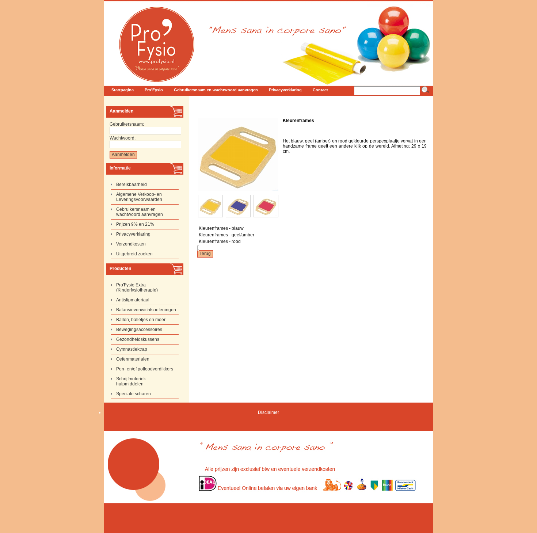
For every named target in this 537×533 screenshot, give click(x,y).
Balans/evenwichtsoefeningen (146, 309)
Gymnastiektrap (131, 349)
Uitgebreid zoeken (134, 253)
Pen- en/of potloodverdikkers (144, 369)
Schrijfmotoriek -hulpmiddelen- (132, 381)
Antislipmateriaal (132, 299)
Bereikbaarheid (131, 184)
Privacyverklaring (133, 234)
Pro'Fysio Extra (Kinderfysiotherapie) (137, 287)
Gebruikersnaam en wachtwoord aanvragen (139, 212)
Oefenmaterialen (132, 359)
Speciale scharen (133, 393)
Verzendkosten (131, 244)
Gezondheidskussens (137, 339)
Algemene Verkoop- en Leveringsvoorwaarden (139, 197)
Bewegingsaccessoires (139, 329)
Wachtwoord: (123, 138)
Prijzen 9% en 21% (135, 224)
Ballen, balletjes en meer (140, 319)
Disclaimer (268, 412)
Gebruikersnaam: (127, 124)
